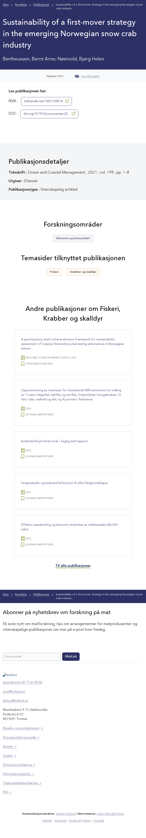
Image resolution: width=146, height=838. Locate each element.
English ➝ (9, 755)
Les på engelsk (90, 76)
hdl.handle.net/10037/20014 (43, 101)
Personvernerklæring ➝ (19, 765)
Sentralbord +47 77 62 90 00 (22, 682)
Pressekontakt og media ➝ (21, 737)
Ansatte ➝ (9, 746)
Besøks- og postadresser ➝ (23, 728)
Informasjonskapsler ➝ (18, 774)
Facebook (75, 820)
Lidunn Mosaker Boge (110, 814)
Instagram (61, 820)
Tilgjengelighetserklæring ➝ (22, 783)
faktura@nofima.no (15, 700)
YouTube (99, 820)
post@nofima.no (14, 691)
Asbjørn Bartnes (66, 814)
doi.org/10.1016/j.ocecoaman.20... (46, 113)
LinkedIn (47, 820)
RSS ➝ (7, 792)
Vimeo (87, 820)
